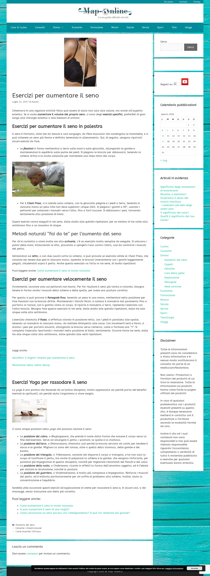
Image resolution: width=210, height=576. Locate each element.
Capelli (168, 264)
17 (163, 141)
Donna (56, 27)
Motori (114, 27)
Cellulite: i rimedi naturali (29, 528)
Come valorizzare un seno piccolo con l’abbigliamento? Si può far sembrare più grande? (75, 512)
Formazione (97, 27)
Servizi (145, 27)
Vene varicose (172, 286)
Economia (77, 27)
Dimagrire (170, 282)
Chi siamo (168, 2)
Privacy (197, 2)
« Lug (163, 160)
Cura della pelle (174, 273)
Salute (130, 27)
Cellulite (169, 268)
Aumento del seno (25, 525)
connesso (32, 553)
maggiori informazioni (174, 568)
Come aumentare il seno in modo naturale (63, 270)
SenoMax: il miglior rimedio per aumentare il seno (43, 357)
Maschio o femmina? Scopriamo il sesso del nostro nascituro (174, 198)
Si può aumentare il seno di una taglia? (44, 509)
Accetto (194, 568)
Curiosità (40, 27)
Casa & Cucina (19, 27)
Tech (174, 27)
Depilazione (171, 277)
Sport (160, 27)
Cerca (163, 41)
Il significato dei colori (174, 212)
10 (163, 136)
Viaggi (188, 27)
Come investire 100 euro (28, 531)
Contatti (183, 2)
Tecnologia (167, 317)
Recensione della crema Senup (31, 365)
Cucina (164, 246)
